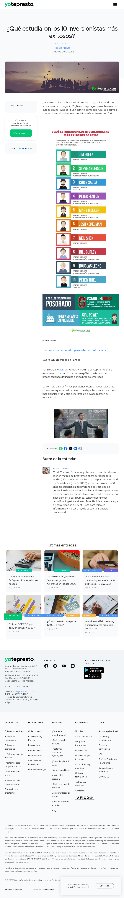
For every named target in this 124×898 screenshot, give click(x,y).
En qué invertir (35, 750)
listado (63, 369)
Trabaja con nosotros (80, 784)
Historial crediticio (60, 770)
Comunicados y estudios (82, 766)
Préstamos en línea (14, 731)
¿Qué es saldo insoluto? (59, 742)
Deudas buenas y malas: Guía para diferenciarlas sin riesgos (23, 580)
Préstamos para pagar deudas (12, 782)
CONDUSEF (104, 776)
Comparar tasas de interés (61, 794)
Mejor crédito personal (58, 777)
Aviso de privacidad (108, 731)
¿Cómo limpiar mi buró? (60, 763)
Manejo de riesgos (37, 769)
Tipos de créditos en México (60, 803)
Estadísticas (81, 750)
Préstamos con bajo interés (14, 756)
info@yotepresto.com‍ (23, 691)
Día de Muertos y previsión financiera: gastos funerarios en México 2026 (61, 580)
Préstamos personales (10, 738)
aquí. (86, 887)
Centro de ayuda (83, 736)
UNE (101, 754)
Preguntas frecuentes (80, 743)
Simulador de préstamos (11, 791)
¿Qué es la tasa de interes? (61, 786)
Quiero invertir (35, 731)
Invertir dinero (35, 745)
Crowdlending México (35, 738)
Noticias (79, 731)
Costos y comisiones (104, 747)
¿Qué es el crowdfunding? (59, 733)
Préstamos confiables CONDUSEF (57, 752)
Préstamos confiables (10, 747)
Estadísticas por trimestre (83, 757)
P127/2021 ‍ (9, 831)
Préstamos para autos (12, 773)
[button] (115, 4)
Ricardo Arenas (62, 47)
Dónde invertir (21, 133)
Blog (54, 810)
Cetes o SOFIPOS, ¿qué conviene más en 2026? (22, 626)
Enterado (104, 885)
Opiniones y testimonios (81, 775)
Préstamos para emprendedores (13, 764)
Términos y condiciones (105, 738)
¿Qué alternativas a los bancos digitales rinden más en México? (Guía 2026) (100, 580)
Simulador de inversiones (34, 762)
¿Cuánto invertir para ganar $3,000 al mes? (62, 623)
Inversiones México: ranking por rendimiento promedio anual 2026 (99, 625)
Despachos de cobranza (106, 770)
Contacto (79, 790)
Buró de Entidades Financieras (108, 761)
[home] (20, 3)
